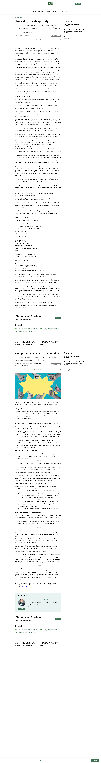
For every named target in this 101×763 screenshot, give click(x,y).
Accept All (95, 760)
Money (48, 11)
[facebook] (34, 40)
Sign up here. (25, 586)
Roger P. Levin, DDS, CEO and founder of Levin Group (28, 363)
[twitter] (38, 40)
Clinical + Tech (41, 11)
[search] (18, 4)
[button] (16, 4)
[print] (60, 40)
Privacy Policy (38, 760)
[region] (50, 760)
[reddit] (40, 40)
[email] (42, 40)
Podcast (54, 11)
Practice (34, 11)
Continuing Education (63, 11)
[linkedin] (36, 40)
